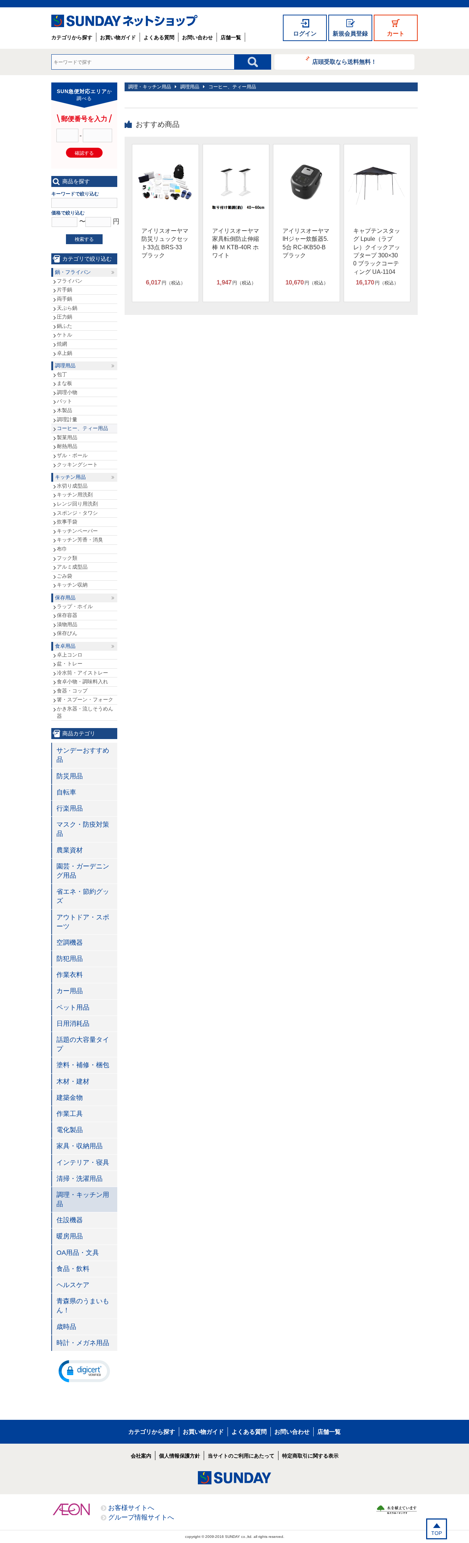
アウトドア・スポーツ (82, 922)
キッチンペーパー (77, 531)
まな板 (64, 383)
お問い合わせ (197, 37)
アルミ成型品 (72, 567)
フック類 (67, 558)
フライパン (69, 281)
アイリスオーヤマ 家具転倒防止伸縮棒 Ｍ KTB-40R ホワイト (235, 243)
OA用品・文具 (77, 1252)
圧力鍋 (64, 317)
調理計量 (67, 419)
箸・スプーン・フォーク (85, 699)
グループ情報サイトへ (141, 1517)
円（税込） (165, 282)
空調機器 (69, 942)
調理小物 (67, 392)
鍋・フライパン (73, 272)
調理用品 (189, 86)
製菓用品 (67, 437)
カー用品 (69, 991)
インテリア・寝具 (82, 1162)
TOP (436, 1533)
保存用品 (65, 597)
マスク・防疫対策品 (82, 829)
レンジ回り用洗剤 (77, 504)
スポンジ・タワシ (77, 513)
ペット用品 (72, 1007)
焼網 (62, 344)
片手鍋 (64, 290)
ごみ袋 (64, 576)
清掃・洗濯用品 (79, 1178)
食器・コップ (72, 691)
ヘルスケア (72, 1285)
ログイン (305, 33)
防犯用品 (69, 958)
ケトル (64, 335)
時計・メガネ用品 (82, 1343)
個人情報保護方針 (179, 1456)
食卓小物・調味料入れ (82, 681)
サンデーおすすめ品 (82, 755)
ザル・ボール (72, 455)
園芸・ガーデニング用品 (82, 871)
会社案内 (141, 1456)
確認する (84, 153)
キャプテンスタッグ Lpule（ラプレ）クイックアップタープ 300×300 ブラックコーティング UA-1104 (376, 251)
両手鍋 (64, 299)
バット (64, 401)
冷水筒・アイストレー (82, 673)
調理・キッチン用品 (149, 86)
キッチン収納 (72, 585)
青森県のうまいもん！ (82, 1305)
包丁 (62, 374)
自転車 (66, 792)
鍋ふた (64, 326)
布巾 (62, 549)
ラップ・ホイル (75, 606)
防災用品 (69, 776)
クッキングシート (77, 464)
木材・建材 (72, 1081)
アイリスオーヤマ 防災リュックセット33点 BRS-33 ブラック (164, 243)
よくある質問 (159, 37)
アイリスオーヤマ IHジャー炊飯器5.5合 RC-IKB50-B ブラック (305, 243)
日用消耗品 (72, 1023)
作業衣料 (69, 974)
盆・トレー (69, 663)
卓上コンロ (69, 655)
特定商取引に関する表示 (310, 1456)
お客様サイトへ (131, 1507)
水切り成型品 (72, 486)
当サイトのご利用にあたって (241, 1456)
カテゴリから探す (71, 37)
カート (396, 33)
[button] (84, 1370)
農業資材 (69, 850)
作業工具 (69, 1113)
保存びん (67, 633)
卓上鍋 (64, 353)
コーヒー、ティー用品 (232, 86)
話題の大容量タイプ (82, 1044)
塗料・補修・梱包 (82, 1065)
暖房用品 (69, 1236)
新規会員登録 (350, 33)
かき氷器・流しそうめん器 (85, 712)
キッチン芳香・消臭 (80, 540)
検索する (84, 239)
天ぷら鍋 (67, 308)
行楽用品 (69, 808)
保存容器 (67, 615)
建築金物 (69, 1097)
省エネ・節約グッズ (82, 896)
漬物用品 (67, 624)
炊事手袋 (67, 522)
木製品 (64, 410)
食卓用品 (65, 646)
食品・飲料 (72, 1268)
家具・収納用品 (79, 1146)
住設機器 (69, 1220)
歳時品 (66, 1326)
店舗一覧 (231, 37)
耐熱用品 (67, 446)
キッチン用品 (70, 477)
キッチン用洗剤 (75, 494)
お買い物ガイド (118, 37)
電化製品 (69, 1130)
